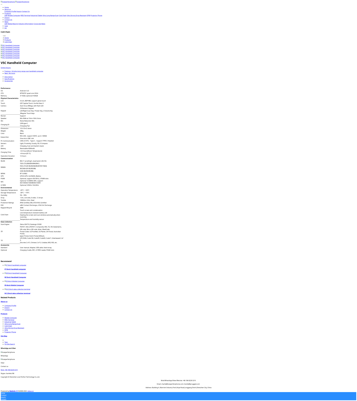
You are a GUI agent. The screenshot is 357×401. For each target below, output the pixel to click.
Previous (23, 71)
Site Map (4, 336)
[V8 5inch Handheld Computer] (15, 273)
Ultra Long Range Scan (12, 324)
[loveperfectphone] (178, 2)
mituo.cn (30, 391)
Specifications (9, 79)
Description (8, 77)
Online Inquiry (6, 68)
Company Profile (10, 306)
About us (4, 302)
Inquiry (6, 308)
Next (9, 73)
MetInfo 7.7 (13, 391)
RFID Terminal (9, 320)
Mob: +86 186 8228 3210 (9, 370)
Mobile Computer (10, 318)
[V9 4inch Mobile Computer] (14, 281)
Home (6, 7)
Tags (6, 342)
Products (7, 40)
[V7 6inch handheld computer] (15, 265)
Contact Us (8, 310)
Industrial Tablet (10, 322)
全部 (5, 15)
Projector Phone (10, 332)
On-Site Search (9, 344)
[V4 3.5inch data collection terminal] (17, 289)
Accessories (8, 81)
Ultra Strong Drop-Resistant (14, 328)
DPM (6, 330)
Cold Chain (8, 42)
